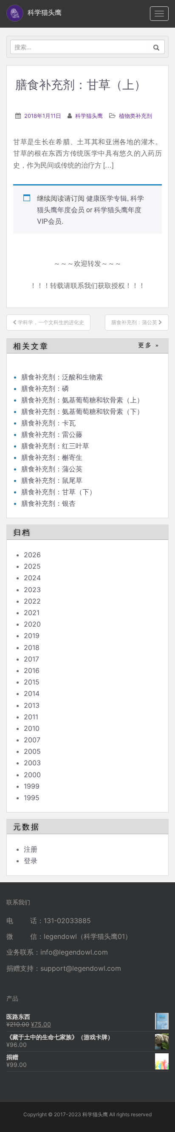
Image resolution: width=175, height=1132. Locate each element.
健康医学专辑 (106, 198)
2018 (32, 647)
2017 (31, 659)
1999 (32, 786)
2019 (32, 635)
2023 (32, 589)
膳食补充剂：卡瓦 (48, 423)
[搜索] (156, 47)
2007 (32, 740)
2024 (32, 577)
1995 (32, 797)
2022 (32, 601)
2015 (32, 682)
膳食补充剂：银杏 (48, 503)
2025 (32, 566)
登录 (30, 860)
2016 (32, 670)
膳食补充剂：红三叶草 (55, 446)
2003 (32, 762)
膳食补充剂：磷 (45, 388)
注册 (30, 849)
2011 (31, 717)
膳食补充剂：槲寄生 (51, 457)
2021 (32, 612)
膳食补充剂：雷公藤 (51, 434)
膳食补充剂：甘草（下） (58, 492)
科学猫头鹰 (89, 115)
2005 (32, 751)
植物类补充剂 (135, 115)
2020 (32, 624)
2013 (32, 705)
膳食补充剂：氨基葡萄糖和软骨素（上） (82, 400)
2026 (32, 554)
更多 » (149, 345)
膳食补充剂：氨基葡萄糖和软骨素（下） (82, 411)
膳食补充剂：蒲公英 (51, 469)
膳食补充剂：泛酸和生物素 (62, 377)
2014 (32, 693)
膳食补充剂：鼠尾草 (51, 480)
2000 (32, 774)
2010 (32, 728)
